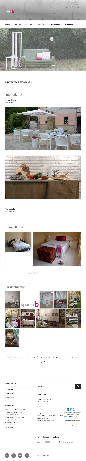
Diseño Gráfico (10, 425)
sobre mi (17, 24)
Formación (9, 427)
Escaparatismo (10, 389)
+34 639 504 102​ (43, 402)
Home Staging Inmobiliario (14, 417)
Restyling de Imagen (12, 422)
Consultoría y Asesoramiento (16, 410)
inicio (7, 24)
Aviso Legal (55, 437)
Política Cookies (43, 437)
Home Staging (10, 393)
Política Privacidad (43, 456)
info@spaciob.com (44, 399)
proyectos (41, 24)
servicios (28, 24)
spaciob (70, 442)
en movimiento (55, 24)
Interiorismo (9, 398)
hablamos (69, 24)
